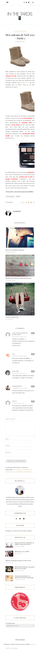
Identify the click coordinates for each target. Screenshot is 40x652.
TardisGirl (17, 211)
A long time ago (10, 623)
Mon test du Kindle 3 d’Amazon (14, 250)
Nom (7, 439)
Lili (13, 354)
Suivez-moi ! (33, 644)
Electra (15, 371)
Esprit (18, 196)
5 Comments (9, 202)
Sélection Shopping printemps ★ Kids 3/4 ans (18, 560)
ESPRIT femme (24, 82)
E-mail (7, 445)
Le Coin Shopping (20, 31)
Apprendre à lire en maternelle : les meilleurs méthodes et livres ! (24, 543)
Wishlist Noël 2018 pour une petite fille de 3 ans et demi (24, 567)
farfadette (17, 386)
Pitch (14, 401)
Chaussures (10, 196)
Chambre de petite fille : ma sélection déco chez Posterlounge (24, 576)
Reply (33, 333)
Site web (8, 452)
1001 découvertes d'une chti (20, 333)
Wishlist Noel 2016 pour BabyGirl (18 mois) (18, 278)
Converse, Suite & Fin (11, 317)
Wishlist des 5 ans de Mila (22, 551)
